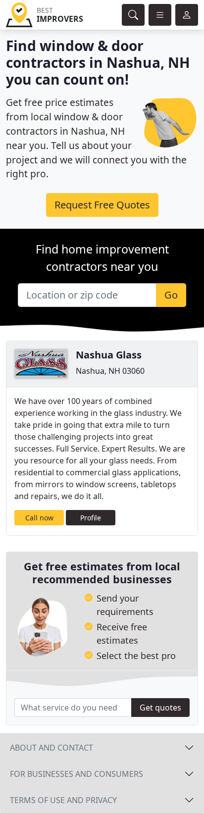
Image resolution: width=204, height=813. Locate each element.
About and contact (51, 747)
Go (171, 295)
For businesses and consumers (76, 773)
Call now (39, 517)
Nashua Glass (109, 354)
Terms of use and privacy (63, 800)
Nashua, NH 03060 (110, 370)
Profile (90, 517)
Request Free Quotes (102, 204)
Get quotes (160, 707)
